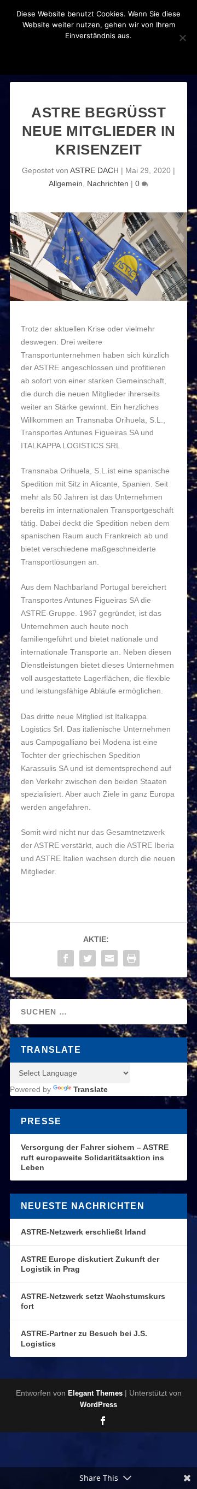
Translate (90, 1089)
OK (41, 54)
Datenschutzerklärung (113, 54)
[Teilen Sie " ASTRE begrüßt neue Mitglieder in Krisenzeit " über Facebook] (66, 958)
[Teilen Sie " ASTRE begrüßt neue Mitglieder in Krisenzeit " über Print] (131, 958)
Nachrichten (108, 183)
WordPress (98, 1405)
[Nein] (182, 37)
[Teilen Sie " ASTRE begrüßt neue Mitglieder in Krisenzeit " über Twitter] (88, 958)
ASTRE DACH (94, 170)
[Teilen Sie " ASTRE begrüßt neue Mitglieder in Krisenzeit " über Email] (109, 958)
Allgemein (66, 183)
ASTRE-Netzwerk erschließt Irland (83, 1231)
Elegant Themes (95, 1393)
